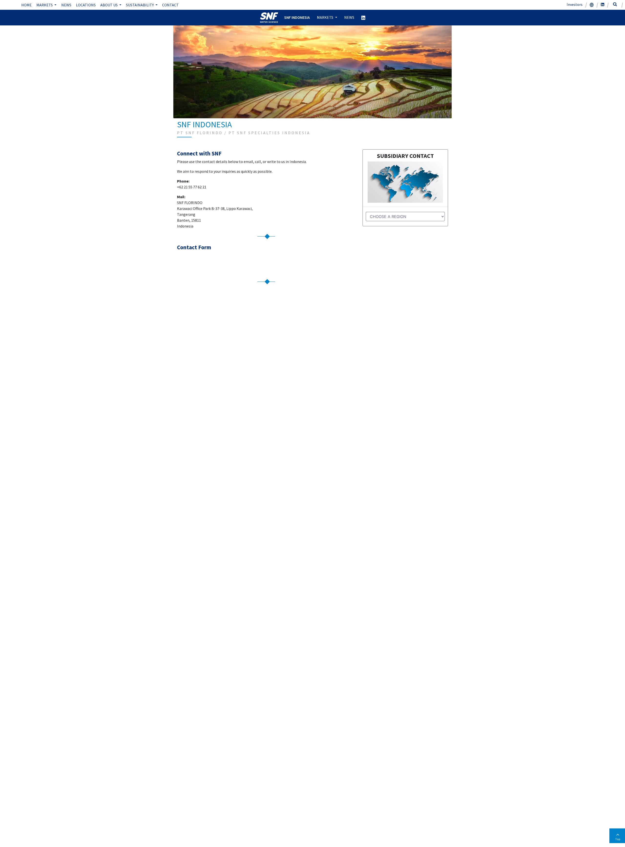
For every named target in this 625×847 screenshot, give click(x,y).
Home (26, 4)
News (66, 4)
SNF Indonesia (297, 17)
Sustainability (140, 4)
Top (617, 839)
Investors (575, 4)
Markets (44, 4)
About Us (109, 4)
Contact (170, 4)
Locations (86, 4)
